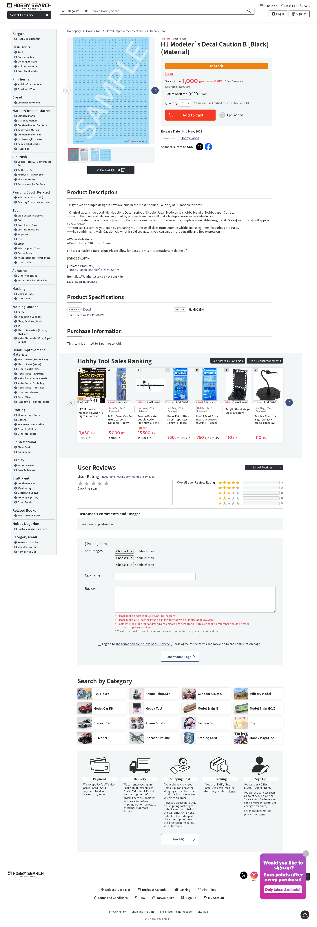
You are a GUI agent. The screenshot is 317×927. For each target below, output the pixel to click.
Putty (21, 312)
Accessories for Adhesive (32, 280)
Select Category (21, 15)
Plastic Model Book (29, 515)
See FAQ (178, 839)
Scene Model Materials (31, 424)
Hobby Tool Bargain (29, 38)
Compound (24, 452)
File (20, 239)
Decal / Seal (24, 397)
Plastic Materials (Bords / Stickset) (32, 332)
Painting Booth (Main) (30, 197)
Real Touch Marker (28, 130)
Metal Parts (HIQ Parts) (31, 373)
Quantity (171, 103)
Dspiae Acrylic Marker (30, 139)
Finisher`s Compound (30, 84)
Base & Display (26, 470)
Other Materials (27, 433)
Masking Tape (26, 294)
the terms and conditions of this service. (143, 644)
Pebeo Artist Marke (29, 144)
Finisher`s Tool (26, 89)
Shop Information (143, 911)
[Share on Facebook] (208, 146)
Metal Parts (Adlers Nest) (32, 378)
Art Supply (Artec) (28, 497)
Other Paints (25, 502)
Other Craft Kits (27, 429)
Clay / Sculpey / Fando (30, 321)
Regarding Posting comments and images (128, 476)
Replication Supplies (30, 316)
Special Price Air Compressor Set (34, 163)
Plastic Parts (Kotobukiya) (33, 359)
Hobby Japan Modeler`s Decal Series (94, 269)
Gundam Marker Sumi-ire (32, 125)
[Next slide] (155, 90)
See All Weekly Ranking (227, 361)
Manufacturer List (28, 547)
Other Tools (24, 262)
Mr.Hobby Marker (27, 120)
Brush (21, 243)
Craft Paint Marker (28, 71)
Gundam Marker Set (29, 134)
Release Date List (28, 542)
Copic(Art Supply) (28, 492)
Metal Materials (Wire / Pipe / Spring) (35, 339)
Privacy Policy (117, 911)
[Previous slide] (67, 90)
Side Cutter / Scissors (30, 215)
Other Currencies (234, 81)
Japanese (91, 281)
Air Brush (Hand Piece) (31, 174)
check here (130, 808)
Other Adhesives (27, 275)
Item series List (27, 551)
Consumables (26, 57)
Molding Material (28, 66)
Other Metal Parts (28, 392)
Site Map (203, 911)
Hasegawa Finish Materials (33, 401)
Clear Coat (24, 447)
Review (90, 588)
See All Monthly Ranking (264, 361)
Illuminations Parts (29, 415)
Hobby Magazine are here (32, 529)
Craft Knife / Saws (28, 225)
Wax (20, 326)
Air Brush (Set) (26, 170)
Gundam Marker (27, 115)
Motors (22, 419)
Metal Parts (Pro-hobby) (31, 383)
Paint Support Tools (29, 248)
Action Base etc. (27, 465)
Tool (20, 52)
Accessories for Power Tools (34, 257)
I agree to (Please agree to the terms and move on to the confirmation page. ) (182, 644)
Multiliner (23, 148)
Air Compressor (27, 179)
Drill (20, 220)
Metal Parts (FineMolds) (31, 387)
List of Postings (262, 467)
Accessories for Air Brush (32, 184)
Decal (87, 309)
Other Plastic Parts (29, 369)
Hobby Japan (190, 138)
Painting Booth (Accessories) (34, 202)
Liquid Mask (25, 298)
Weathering (24, 488)
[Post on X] (199, 146)
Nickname (92, 575)
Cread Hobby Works (29, 102)
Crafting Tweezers (28, 229)
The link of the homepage (176, 911)
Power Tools (25, 253)
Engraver (23, 234)
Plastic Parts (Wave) (29, 364)
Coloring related (27, 61)
